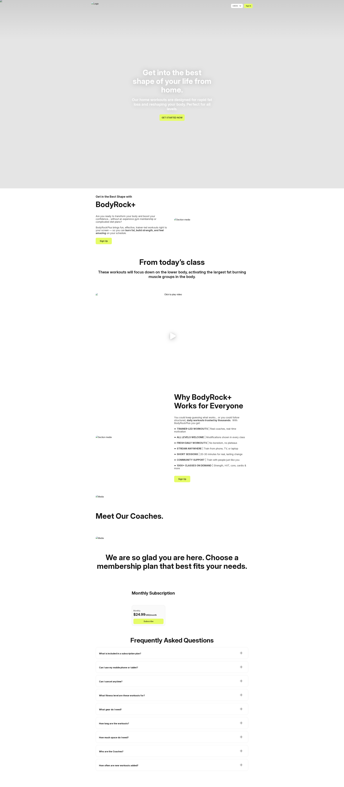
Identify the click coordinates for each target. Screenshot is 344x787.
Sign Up (104, 241)
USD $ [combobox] (235, 6)
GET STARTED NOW (172, 117)
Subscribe (148, 621)
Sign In (248, 6)
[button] (172, 336)
